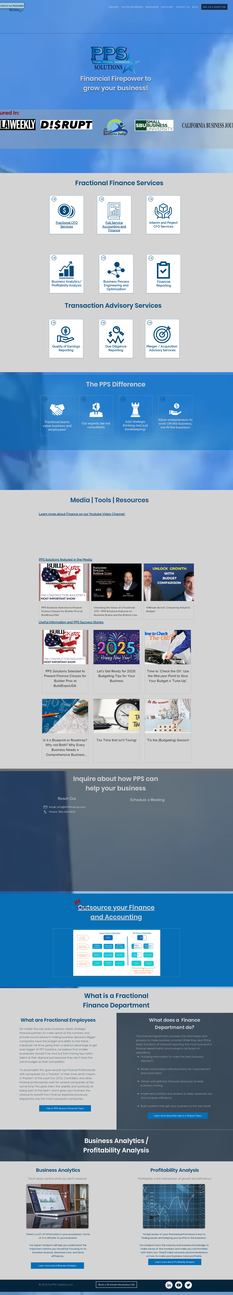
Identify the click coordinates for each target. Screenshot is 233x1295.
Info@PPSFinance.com (71, 807)
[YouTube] (178, 1285)
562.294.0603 (66, 811)
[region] (67, 213)
